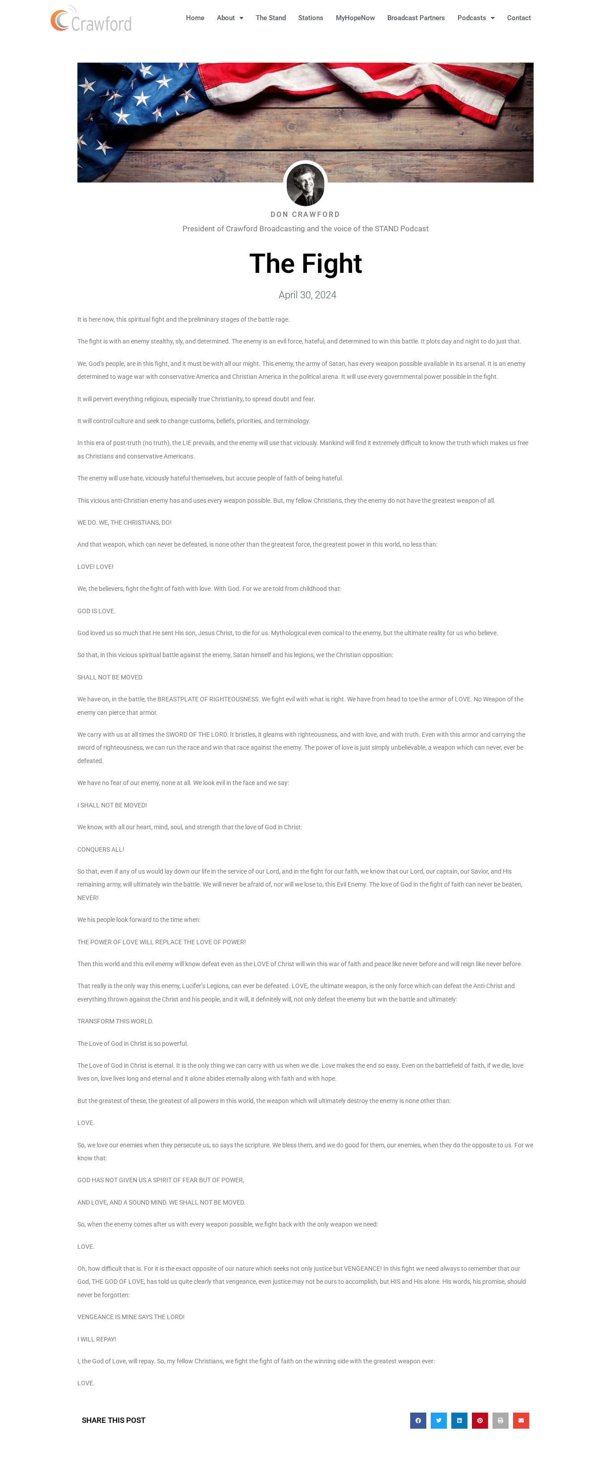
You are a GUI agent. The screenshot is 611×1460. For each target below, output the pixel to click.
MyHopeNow (355, 18)
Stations (310, 18)
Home (195, 18)
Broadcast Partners (416, 18)
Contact (519, 18)
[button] (551, 18)
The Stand (271, 18)
